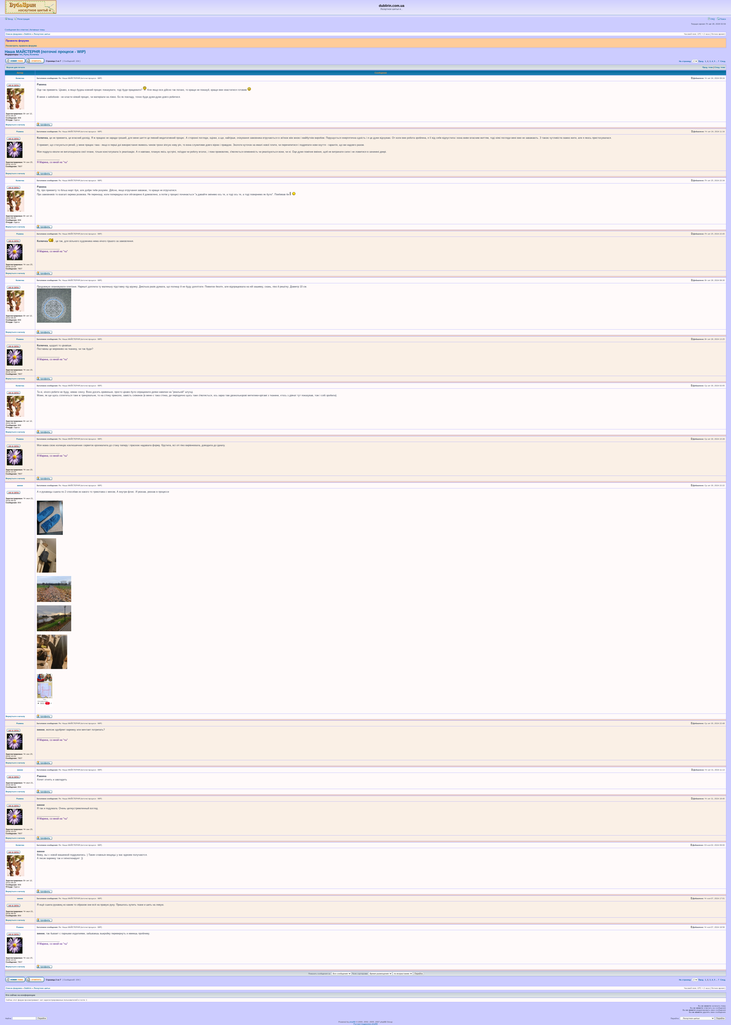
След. (723, 61)
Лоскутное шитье (42, 34)
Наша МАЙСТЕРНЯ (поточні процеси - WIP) (45, 52)
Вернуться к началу (15, 125)
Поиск (722, 19)
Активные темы (37, 30)
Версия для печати (15, 67)
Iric (20, 54)
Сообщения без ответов (16, 30)
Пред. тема (707, 67)
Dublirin (27, 34)
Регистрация (23, 19)
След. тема (720, 67)
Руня (26, 54)
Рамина (20, 131)
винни (20, 485)
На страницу (685, 61)
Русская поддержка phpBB (366, 1024)
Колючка (34, 54)
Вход (10, 19)
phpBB (353, 1022)
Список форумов (14, 34)
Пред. (701, 61)
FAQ (712, 19)
